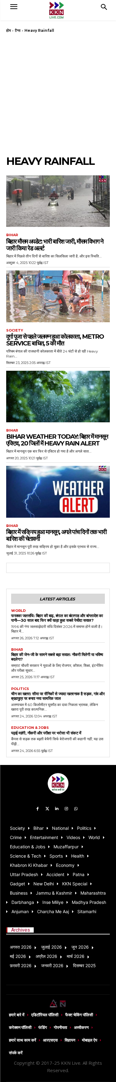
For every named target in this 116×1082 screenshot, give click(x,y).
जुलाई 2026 (51, 947)
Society (14, 330)
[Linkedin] (57, 809)
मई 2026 (18, 956)
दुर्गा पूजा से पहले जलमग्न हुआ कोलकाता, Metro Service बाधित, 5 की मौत (55, 340)
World (18, 611)
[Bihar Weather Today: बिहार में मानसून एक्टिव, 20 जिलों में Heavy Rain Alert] (58, 397)
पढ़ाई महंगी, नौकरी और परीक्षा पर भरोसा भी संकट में (46, 732)
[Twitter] (47, 809)
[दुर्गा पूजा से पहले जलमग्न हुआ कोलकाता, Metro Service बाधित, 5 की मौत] (58, 296)
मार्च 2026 (75, 956)
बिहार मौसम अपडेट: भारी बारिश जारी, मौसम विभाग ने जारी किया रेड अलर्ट (54, 245)
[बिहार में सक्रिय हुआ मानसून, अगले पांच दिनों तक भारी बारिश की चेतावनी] (58, 492)
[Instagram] (66, 809)
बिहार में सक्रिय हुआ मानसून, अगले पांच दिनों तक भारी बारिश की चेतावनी (56, 535)
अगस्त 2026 (21, 947)
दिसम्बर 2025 (84, 965)
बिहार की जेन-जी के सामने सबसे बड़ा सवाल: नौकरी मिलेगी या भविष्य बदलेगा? (57, 657)
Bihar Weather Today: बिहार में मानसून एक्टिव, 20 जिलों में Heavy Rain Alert (57, 440)
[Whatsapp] (76, 809)
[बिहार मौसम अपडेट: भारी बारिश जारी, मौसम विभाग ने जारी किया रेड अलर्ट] (58, 201)
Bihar (12, 235)
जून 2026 (80, 947)
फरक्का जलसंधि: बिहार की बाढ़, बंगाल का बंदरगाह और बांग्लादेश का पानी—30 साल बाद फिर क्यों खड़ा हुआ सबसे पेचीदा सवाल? (57, 618)
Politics (20, 689)
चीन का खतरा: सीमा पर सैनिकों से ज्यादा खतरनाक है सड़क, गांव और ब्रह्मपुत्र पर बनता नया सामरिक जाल (58, 696)
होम (8, 30)
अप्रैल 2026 (46, 956)
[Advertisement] (58, 94)
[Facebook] (38, 809)
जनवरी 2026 (52, 965)
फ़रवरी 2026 (21, 965)
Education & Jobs (30, 728)
